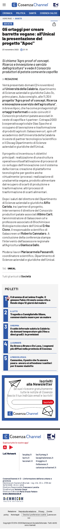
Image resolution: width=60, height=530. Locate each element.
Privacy (41, 511)
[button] (54, 24)
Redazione (12, 511)
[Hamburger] (4, 5)
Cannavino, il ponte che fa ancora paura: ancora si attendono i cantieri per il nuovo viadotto (31, 362)
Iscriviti (48, 402)
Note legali (15, 515)
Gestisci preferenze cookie (34, 514)
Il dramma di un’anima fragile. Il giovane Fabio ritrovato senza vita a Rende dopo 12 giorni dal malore (30, 299)
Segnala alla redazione (27, 511)
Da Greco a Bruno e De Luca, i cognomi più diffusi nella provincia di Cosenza (31, 347)
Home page (7, 18)
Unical (12, 268)
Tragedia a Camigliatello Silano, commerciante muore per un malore (30, 316)
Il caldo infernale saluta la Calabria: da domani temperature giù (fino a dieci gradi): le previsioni (30, 331)
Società (18, 18)
